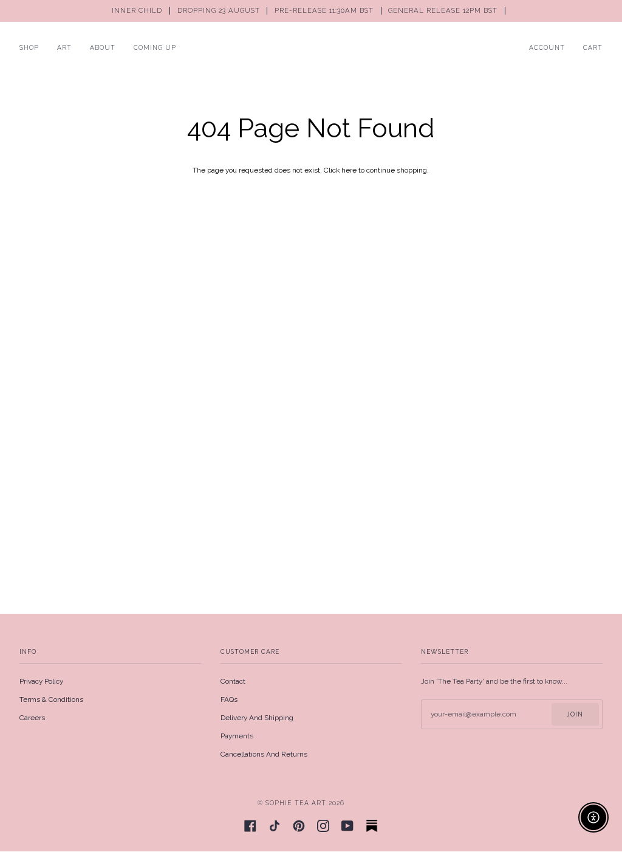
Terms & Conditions (51, 699)
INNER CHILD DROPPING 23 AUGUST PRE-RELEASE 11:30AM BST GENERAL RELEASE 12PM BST (306, 11)
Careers (32, 717)
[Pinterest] (299, 826)
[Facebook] (250, 826)
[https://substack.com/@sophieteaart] (372, 826)
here (349, 170)
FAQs (229, 699)
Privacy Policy (41, 681)
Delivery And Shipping (256, 717)
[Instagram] (323, 826)
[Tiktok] (274, 826)
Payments (236, 736)
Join (575, 714)
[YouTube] (347, 826)
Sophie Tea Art (295, 802)
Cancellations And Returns (263, 754)
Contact (232, 681)
